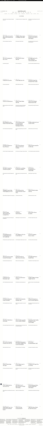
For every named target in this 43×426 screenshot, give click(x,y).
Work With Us (23, 424)
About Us (8, 424)
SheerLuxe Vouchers (34, 424)
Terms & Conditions (20, 424)
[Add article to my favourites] (14, 57)
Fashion (13, 12)
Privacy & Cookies (16, 424)
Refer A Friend (30, 424)
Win (30, 12)
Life (21, 12)
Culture (19, 12)
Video (25, 12)
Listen (28, 12)
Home (23, 12)
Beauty (16, 12)
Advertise (11, 424)
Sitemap (13, 424)
